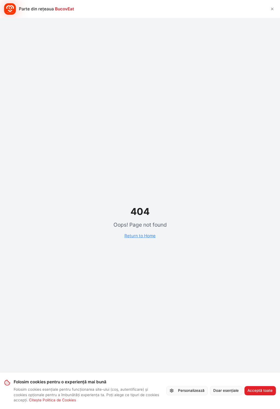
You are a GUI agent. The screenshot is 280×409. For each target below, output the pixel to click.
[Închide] (272, 9)
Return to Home (140, 235)
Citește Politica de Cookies (52, 400)
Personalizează (191, 390)
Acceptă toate (260, 390)
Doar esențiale (226, 390)
